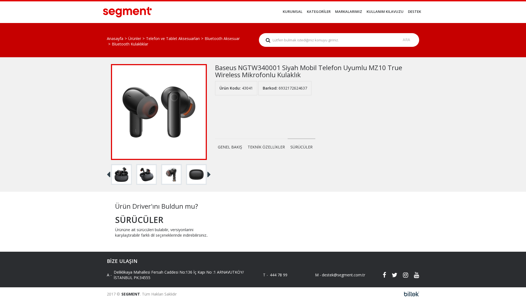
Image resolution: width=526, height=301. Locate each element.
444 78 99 (278, 274)
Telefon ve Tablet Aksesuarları (173, 38)
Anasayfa (115, 38)
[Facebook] (380, 275)
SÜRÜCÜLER (301, 147)
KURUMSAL (292, 11)
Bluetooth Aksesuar (222, 38)
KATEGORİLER (319, 11)
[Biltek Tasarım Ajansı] (410, 294)
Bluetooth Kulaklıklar (130, 44)
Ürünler (134, 38)
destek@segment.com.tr (339, 274)
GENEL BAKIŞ (230, 147)
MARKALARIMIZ (348, 11)
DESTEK (414, 11)
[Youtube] (413, 275)
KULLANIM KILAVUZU (385, 11)
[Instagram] (402, 275)
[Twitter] (391, 275)
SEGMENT (130, 294)
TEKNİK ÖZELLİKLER (266, 147)
